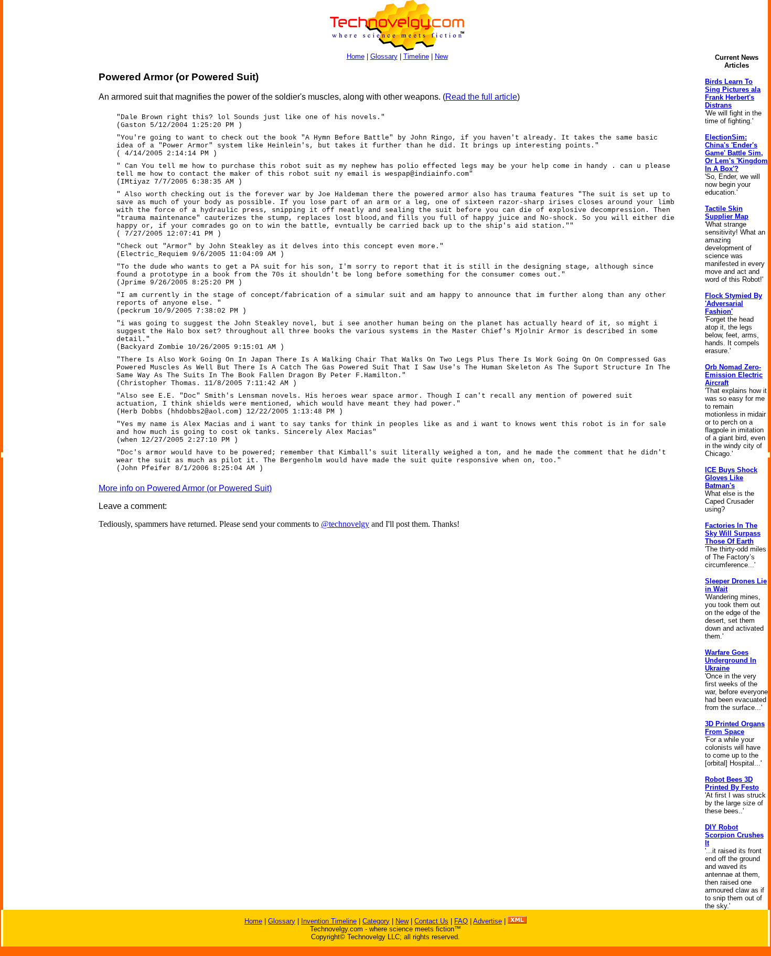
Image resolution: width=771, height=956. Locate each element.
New (441, 56)
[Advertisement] (45, 228)
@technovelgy (345, 523)
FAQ (461, 921)
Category (376, 921)
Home (356, 56)
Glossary (384, 56)
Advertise (487, 921)
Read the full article (481, 96)
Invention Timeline (329, 921)
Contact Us (431, 921)
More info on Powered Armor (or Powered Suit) (185, 488)
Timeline (416, 56)
